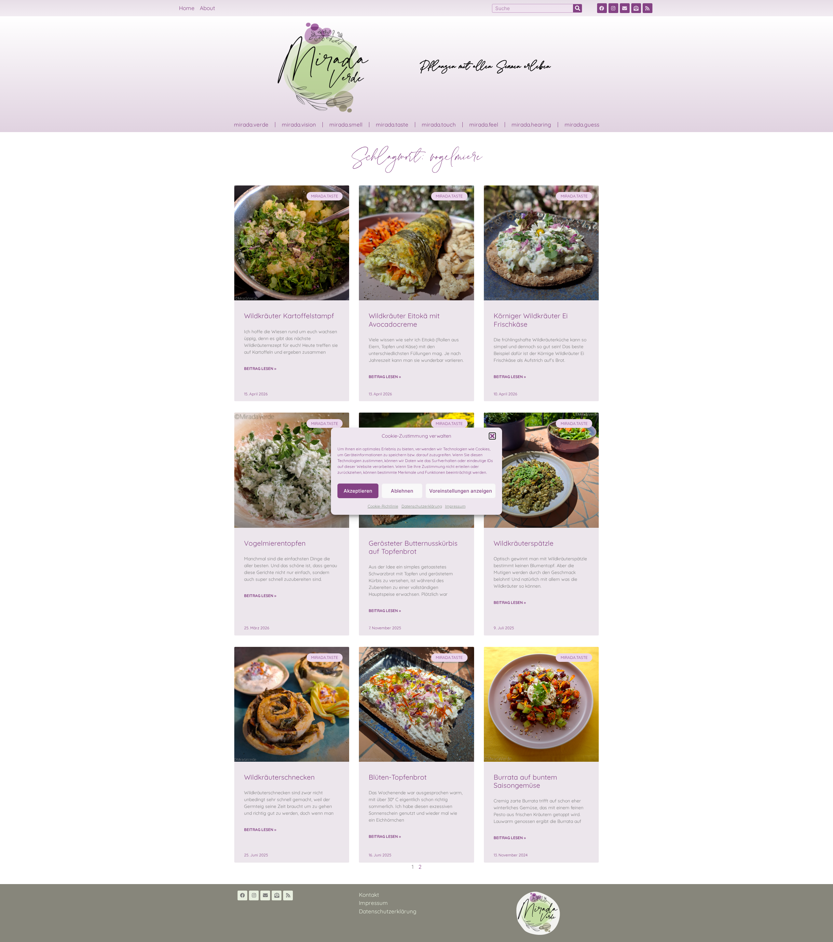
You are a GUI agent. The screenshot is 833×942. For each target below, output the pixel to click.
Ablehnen (402, 491)
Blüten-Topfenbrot (398, 777)
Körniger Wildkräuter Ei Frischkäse (531, 319)
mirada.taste (392, 124)
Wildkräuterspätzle (523, 543)
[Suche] (577, 8)
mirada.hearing (531, 124)
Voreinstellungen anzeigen (460, 491)
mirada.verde (251, 124)
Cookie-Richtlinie (383, 506)
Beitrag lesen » (260, 368)
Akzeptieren (358, 491)
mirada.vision (299, 124)
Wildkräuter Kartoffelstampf (289, 315)
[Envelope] (625, 8)
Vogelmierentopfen (275, 543)
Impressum (455, 506)
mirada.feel (483, 124)
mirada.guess (582, 124)
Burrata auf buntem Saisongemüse (525, 781)
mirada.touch (439, 124)
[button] (492, 436)
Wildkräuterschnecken (279, 777)
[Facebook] (602, 8)
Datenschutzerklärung (422, 506)
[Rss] (647, 8)
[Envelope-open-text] (636, 8)
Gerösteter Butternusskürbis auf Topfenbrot (413, 547)
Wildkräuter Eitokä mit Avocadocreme (404, 319)
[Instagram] (613, 8)
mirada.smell (345, 124)
